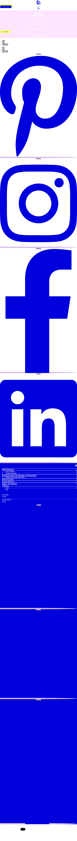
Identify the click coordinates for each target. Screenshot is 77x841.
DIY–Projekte (9, 483)
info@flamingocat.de (38, 37)
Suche (2, 829)
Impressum (5, 44)
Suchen (22, 829)
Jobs (6, 489)
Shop (3, 40)
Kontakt (5, 495)
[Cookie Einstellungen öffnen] (8, 840)
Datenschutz (5, 43)
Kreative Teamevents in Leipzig (15, 477)
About (5, 485)
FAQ (3, 41)
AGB (3, 42)
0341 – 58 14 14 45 (38, 34)
